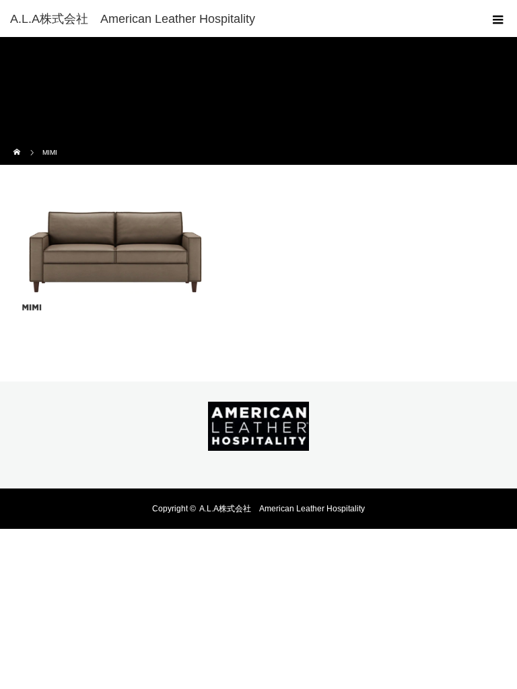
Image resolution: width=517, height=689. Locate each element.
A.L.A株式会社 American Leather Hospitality (282, 508)
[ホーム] (17, 143)
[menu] (498, 19)
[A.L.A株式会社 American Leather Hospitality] (238, 19)
